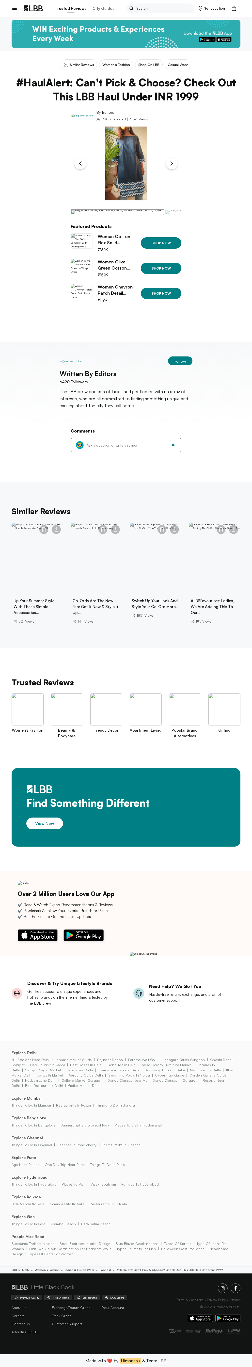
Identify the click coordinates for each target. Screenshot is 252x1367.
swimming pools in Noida (129, 1075)
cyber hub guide (169, 1075)
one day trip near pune (65, 1164)
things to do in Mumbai (31, 1105)
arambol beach (63, 1224)
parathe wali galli (142, 1060)
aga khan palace (26, 1164)
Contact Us (21, 1324)
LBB (14, 1270)
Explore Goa (23, 1216)
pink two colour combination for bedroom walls (70, 1249)
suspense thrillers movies (33, 1243)
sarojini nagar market (43, 1070)
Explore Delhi (24, 1052)
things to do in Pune (107, 1164)
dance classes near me (127, 1080)
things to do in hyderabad (34, 1184)
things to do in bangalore (33, 1125)
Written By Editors (88, 373)
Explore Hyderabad (29, 1177)
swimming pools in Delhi (165, 1070)
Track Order (61, 1316)
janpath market (50, 1075)
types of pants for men (136, 1249)
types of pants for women (50, 1254)
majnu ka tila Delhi (205, 1070)
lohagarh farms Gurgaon (184, 1060)
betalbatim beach (95, 1224)
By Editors (105, 112)
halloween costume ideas (182, 1249)
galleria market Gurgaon (82, 1080)
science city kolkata (67, 1204)
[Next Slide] (171, 163)
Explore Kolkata (26, 1196)
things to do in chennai (32, 1145)
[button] (212, 8)
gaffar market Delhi (84, 1085)
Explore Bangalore (29, 1117)
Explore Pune (24, 1157)
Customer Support (67, 1324)
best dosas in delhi (86, 1065)
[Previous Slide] (80, 163)
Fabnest (105, 1270)
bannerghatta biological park (85, 1125)
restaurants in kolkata (108, 1204)
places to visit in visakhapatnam (89, 1184)
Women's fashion (47, 1270)
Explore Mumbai (27, 1098)
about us (19, 1307)
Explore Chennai (27, 1137)
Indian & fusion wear (79, 1270)
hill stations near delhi (31, 1060)
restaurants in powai (73, 1105)
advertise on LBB (26, 1332)
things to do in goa (28, 1224)
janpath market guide (73, 1060)
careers (18, 1316)
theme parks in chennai (122, 1145)
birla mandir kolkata (28, 1204)
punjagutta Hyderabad (140, 1184)
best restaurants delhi (44, 1085)
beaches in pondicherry (76, 1145)
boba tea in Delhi (122, 1065)
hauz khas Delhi (79, 1070)
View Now (44, 823)
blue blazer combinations (137, 1243)
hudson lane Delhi (40, 1080)
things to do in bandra (115, 1105)
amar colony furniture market (166, 1065)
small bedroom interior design (85, 1243)
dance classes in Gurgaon (175, 1080)
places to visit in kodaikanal (138, 1125)
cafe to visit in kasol (47, 1065)
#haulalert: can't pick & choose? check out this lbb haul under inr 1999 (170, 1270)
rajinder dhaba (110, 1060)
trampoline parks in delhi (119, 1070)
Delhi (26, 1270)
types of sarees (177, 1243)
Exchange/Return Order (71, 1307)
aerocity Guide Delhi (86, 1075)
